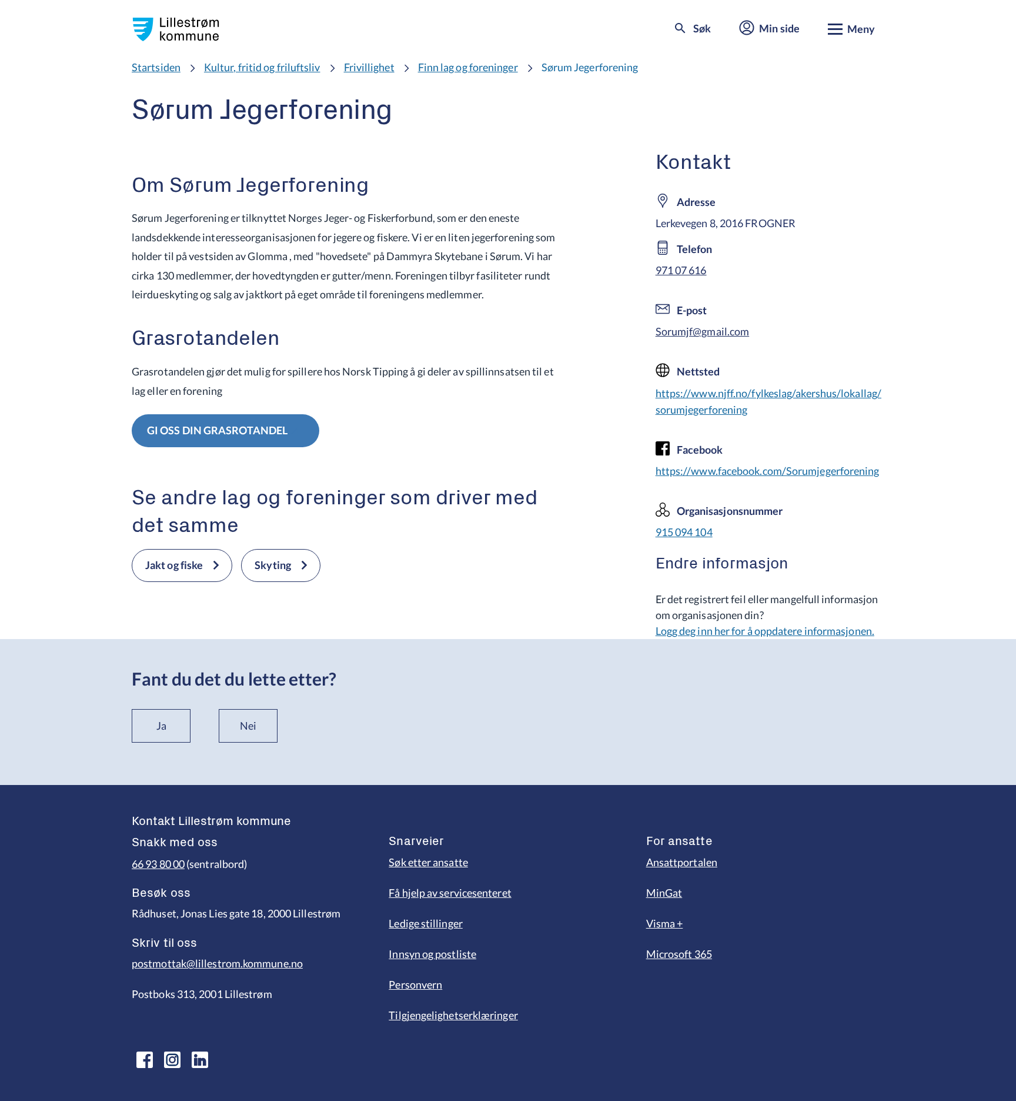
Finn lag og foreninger (468, 67)
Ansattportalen (681, 862)
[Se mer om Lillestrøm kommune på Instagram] (172, 1060)
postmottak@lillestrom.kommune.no (217, 963)
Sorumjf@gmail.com (703, 331)
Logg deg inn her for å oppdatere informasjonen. (765, 630)
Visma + (664, 923)
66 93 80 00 (158, 863)
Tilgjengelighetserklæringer (453, 1015)
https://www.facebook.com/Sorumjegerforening (768, 470)
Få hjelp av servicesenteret (450, 892)
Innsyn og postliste (432, 953)
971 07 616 (681, 270)
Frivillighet (369, 67)
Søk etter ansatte (428, 862)
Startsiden (156, 67)
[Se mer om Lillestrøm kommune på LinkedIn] (200, 1060)
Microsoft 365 (679, 953)
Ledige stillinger (426, 923)
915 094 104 (684, 531)
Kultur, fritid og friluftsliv (262, 67)
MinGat (664, 892)
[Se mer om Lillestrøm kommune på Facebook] (145, 1060)
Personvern (415, 984)
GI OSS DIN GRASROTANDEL (217, 430)
